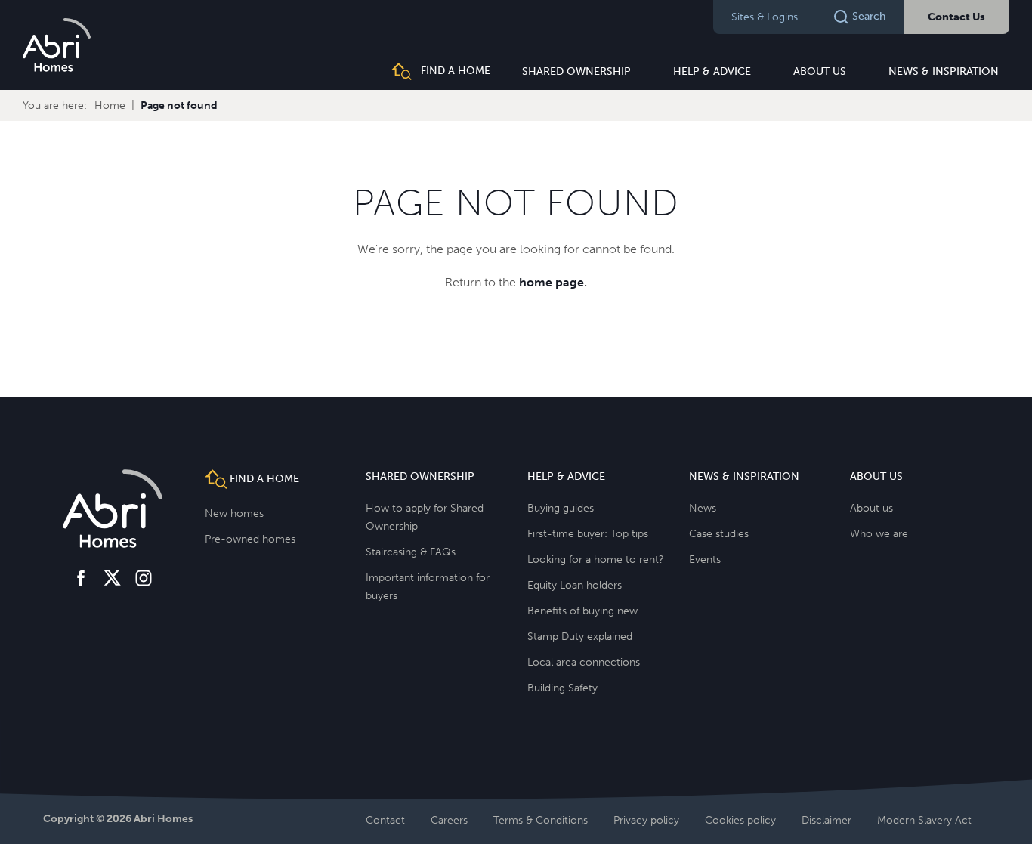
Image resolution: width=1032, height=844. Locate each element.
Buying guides (560, 508)
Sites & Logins (764, 17)
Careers (449, 820)
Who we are (879, 533)
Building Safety (562, 688)
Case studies (719, 533)
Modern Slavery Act (924, 820)
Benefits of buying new (582, 610)
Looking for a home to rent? (595, 559)
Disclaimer (826, 820)
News (702, 508)
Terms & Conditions (540, 820)
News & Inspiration (943, 71)
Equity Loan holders (574, 585)
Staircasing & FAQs (411, 552)
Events (705, 559)
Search (868, 16)
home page (551, 282)
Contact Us (956, 17)
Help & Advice (712, 71)
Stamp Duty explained (579, 636)
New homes (234, 513)
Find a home (454, 70)
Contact (385, 820)
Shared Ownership (576, 71)
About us (819, 71)
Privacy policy (646, 820)
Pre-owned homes (250, 539)
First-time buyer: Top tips (587, 533)
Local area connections (583, 662)
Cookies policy (740, 820)
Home (109, 105)
